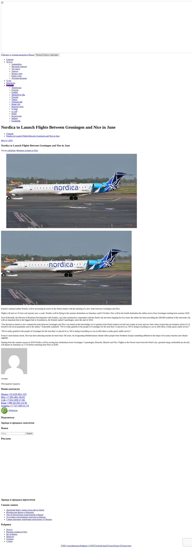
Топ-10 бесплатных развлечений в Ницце (24, 515)
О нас (8, 81)
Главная (9, 59)
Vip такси (15, 69)
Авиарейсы (16, 64)
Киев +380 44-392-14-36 (14, 402)
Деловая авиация (19, 78)
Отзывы (9, 539)
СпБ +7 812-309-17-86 (13, 400)
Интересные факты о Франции (20, 512)
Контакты (10, 83)
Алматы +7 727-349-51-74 (15, 405)
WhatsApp (13, 410)
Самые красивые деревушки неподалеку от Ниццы (29, 519)
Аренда (14, 71)
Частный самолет (19, 66)
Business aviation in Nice (27, 150)
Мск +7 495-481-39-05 (13, 397)
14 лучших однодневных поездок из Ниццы (26, 517)
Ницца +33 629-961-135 (14, 394)
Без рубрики (11, 534)
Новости (10, 536)
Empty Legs (16, 76)
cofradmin (11, 150)
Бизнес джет (16, 73)
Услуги (9, 62)
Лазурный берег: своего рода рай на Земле (25, 510)
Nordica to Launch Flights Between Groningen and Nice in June (33, 136)
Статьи (9, 541)
